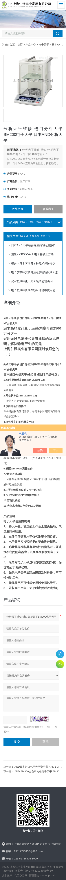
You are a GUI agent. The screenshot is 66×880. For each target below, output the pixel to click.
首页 (20, 44)
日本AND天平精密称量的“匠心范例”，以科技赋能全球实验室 (34, 245)
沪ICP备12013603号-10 (39, 870)
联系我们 (48, 209)
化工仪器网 (20, 875)
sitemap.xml (47, 875)
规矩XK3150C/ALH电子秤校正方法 (32, 254)
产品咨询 (17, 209)
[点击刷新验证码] (39, 719)
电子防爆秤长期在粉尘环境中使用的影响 (34, 290)
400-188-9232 (60, 654)
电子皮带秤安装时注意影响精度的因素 (34, 272)
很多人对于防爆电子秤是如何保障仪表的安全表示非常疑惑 (34, 263)
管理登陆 (34, 875)
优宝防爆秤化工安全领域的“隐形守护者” (34, 281)
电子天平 (44, 44)
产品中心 (30, 44)
